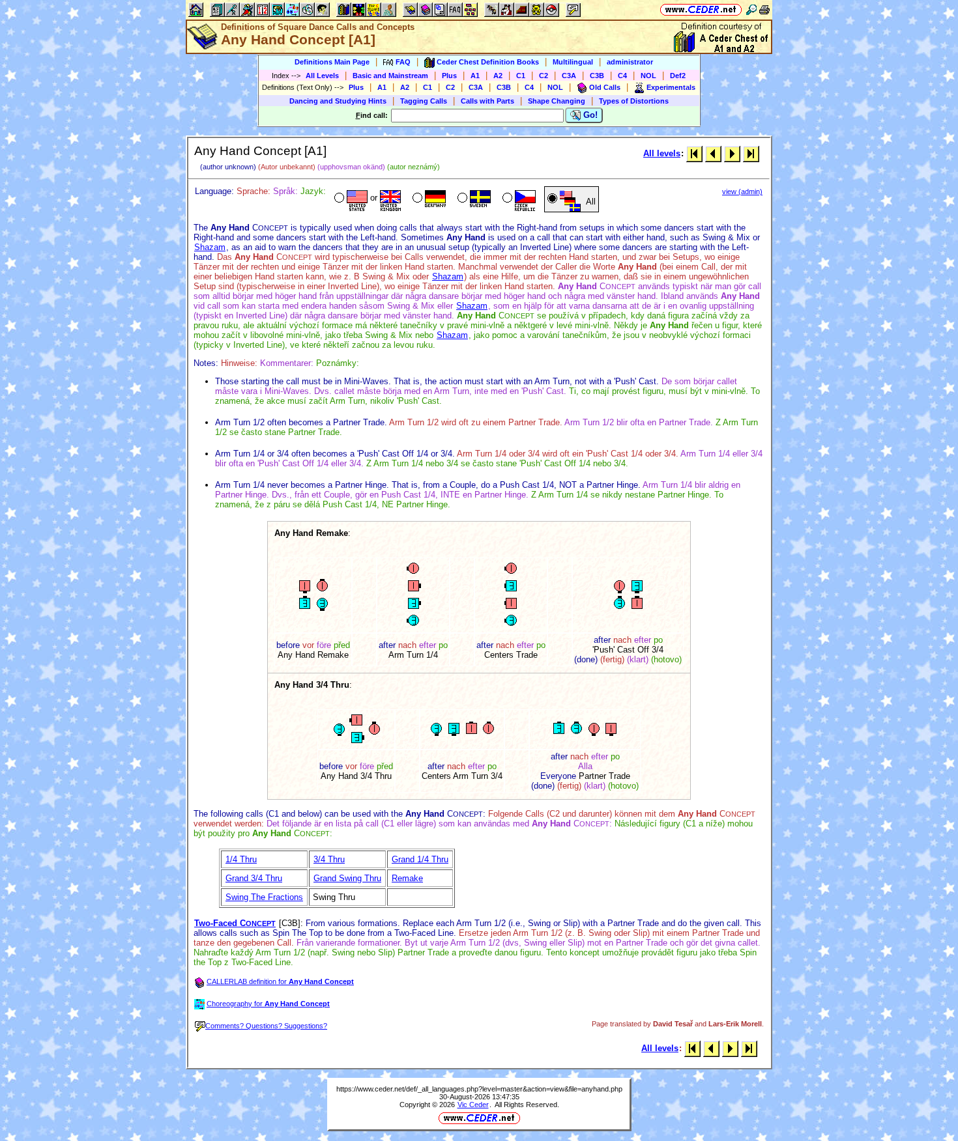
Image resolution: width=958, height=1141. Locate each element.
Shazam (209, 247)
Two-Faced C (235, 923)
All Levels (322, 75)
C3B (597, 75)
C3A (569, 75)
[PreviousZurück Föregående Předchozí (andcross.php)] (713, 153)
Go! (589, 115)
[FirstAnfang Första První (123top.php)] (694, 153)
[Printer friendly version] (764, 9)
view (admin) (742, 191)
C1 (520, 75)
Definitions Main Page (332, 62)
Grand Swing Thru (347, 878)
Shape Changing (556, 101)
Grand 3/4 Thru (253, 878)
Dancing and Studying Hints (337, 101)
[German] (428, 199)
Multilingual (573, 62)
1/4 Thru (241, 859)
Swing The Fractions (264, 897)
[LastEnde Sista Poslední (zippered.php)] (751, 153)
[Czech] (518, 199)
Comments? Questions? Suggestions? (266, 1026)
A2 (497, 75)
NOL (648, 75)
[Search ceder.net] (751, 9)
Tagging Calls (423, 101)
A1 (475, 75)
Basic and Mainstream (390, 75)
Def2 (678, 75)
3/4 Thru (329, 859)
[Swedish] (473, 199)
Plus (449, 75)
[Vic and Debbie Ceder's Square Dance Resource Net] (701, 9)
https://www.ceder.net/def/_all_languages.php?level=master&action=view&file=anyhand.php (479, 1089)
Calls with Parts (487, 101)
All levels (661, 153)
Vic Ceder (473, 1104)
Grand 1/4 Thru (420, 859)
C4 (622, 75)
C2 (543, 75)
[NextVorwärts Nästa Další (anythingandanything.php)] (732, 153)
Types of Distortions (634, 101)
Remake (407, 878)
